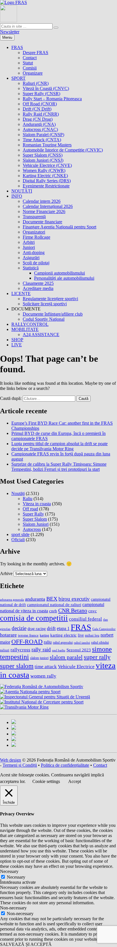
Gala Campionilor (104, 629)
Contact (30, 57)
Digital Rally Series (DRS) (47, 180)
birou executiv (74, 599)
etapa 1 (63, 628)
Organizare (33, 73)
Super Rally (33, 514)
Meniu (7, 37)
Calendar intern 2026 (41, 201)
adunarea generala (12, 599)
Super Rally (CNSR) (41, 93)
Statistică (31, 267)
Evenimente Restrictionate (46, 185)
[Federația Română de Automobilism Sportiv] (13, 2)
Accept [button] (74, 781)
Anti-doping (34, 252)
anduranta (35, 599)
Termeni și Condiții (20, 765)
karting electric (63, 635)
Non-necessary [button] (13, 907)
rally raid (41, 650)
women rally (43, 676)
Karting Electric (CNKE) (45, 175)
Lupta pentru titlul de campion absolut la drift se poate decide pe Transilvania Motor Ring (59, 446)
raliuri (4, 650)
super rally (97, 657)
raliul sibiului (100, 643)
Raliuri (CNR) (36, 83)
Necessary (16, 877)
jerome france (28, 635)
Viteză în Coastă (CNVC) (46, 88)
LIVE (16, 344)
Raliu (27, 498)
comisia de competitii (34, 618)
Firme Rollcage (36, 237)
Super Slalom (35, 519)
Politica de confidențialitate (65, 765)
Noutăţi (18, 493)
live (81, 635)
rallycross (20, 650)
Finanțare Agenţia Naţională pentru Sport (59, 226)
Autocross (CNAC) (40, 129)
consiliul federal (85, 619)
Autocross (32, 529)
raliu (48, 642)
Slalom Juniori (36, 524)
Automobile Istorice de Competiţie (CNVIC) (63, 150)
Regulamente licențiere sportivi (50, 298)
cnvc (92, 610)
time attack (46, 666)
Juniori (29, 247)
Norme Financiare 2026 (44, 211)
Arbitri (29, 242)
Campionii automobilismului (59, 273)
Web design (10, 760)
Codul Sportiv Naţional (43, 319)
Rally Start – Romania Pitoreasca (52, 98)
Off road (30, 508)
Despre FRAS (35, 52)
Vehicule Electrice (76, 666)
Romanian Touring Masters (47, 144)
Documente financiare (42, 221)
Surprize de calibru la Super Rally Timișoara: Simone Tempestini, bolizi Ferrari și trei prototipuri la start (58, 467)
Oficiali (18, 539)
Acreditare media (38, 288)
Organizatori (34, 232)
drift (51, 628)
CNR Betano (72, 610)
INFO (16, 196)
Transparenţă (34, 216)
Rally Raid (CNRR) (41, 114)
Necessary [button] (9, 871)
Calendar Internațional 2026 (48, 206)
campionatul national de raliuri (54, 604)
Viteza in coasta (37, 503)
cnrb (53, 611)
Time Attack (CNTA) (42, 139)
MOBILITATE (25, 329)
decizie (19, 628)
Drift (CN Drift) (37, 109)
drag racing (37, 629)
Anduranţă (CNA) (39, 124)
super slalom (17, 666)
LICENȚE (21, 293)
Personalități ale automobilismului (64, 278)
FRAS (17, 47)
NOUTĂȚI (21, 191)
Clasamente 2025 (38, 283)
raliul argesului (63, 642)
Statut (28, 62)
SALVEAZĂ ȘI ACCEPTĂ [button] (26, 944)
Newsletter (9, 31)
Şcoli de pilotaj (36, 262)
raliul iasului (82, 642)
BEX (51, 599)
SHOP (17, 339)
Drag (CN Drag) (38, 119)
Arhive (6, 573)
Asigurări (31, 257)
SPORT (18, 78)
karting (44, 635)
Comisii (30, 68)
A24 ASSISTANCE (41, 334)
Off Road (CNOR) (40, 103)
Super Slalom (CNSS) (42, 155)
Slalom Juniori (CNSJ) (43, 160)
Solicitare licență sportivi (45, 303)
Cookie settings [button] (46, 781)
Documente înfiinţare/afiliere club (53, 314)
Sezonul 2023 (78, 650)
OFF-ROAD (27, 641)
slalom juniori (39, 658)
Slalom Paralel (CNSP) (43, 134)
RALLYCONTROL (30, 324)
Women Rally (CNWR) (44, 170)
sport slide (20, 534)
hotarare (8, 635)
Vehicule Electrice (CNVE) (47, 165)
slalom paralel (66, 657)
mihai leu (92, 635)
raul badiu (58, 650)
